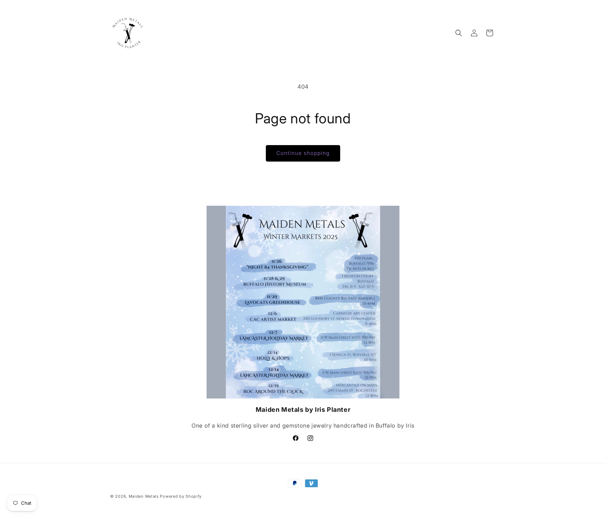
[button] (458, 33)
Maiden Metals (144, 496)
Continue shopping (303, 153)
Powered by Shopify (181, 496)
